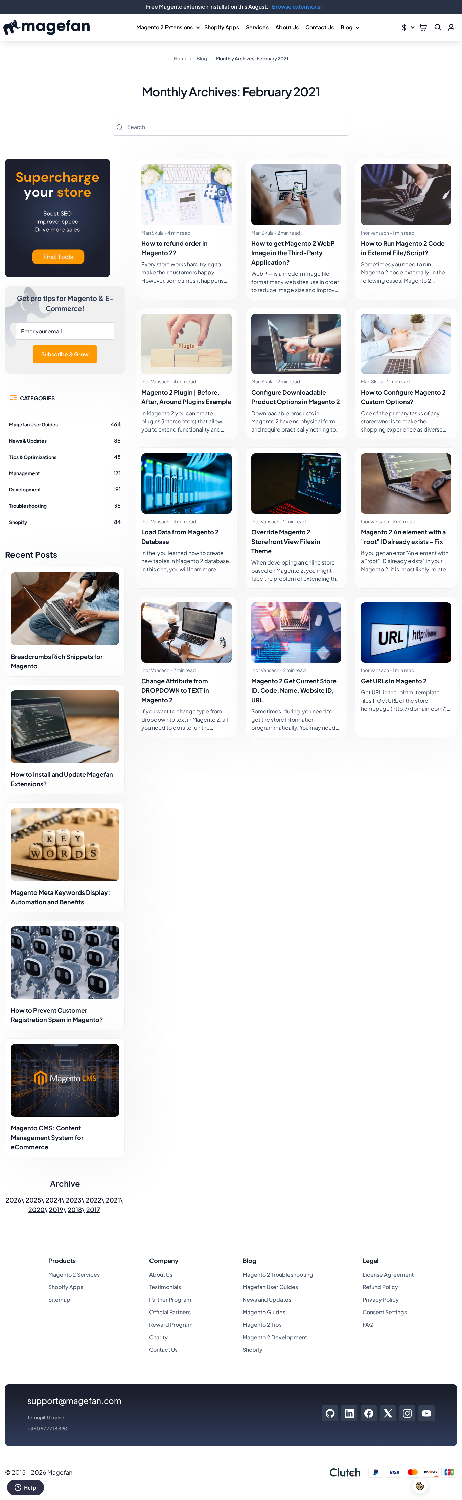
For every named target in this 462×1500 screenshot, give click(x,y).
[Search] (119, 127)
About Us (287, 27)
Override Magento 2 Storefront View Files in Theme (285, 541)
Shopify (18, 522)
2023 (74, 1200)
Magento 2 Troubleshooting (277, 1274)
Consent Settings (385, 1312)
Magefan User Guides (33, 424)
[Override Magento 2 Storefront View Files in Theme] (296, 483)
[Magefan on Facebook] (368, 1413)
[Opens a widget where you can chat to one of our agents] (25, 1488)
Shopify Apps (221, 27)
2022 (93, 1200)
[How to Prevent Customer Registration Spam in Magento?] (65, 962)
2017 (93, 1209)
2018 (75, 1209)
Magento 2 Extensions (164, 27)
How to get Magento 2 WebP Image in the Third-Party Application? (293, 252)
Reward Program (171, 1324)
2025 (33, 1200)
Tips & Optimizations (32, 457)
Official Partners (170, 1312)
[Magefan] (46, 27)
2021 (113, 1200)
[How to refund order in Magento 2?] (186, 194)
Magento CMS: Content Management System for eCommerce (47, 1137)
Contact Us (319, 27)
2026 (13, 1200)
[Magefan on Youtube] (426, 1413)
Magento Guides (263, 1312)
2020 (36, 1209)
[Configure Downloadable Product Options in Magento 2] (296, 344)
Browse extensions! (297, 6)
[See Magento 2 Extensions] (57, 219)
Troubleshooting (28, 506)
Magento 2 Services (74, 1274)
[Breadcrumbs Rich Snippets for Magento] (65, 608)
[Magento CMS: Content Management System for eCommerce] (65, 1080)
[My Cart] (423, 27)
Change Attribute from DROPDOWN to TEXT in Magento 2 (175, 690)
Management (24, 473)
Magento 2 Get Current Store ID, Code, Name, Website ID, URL (294, 690)
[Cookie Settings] (420, 1486)
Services (257, 27)
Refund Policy (380, 1287)
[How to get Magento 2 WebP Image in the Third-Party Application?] (296, 194)
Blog (346, 27)
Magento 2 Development (274, 1337)
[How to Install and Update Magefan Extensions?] (65, 726)
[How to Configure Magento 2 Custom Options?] (406, 344)
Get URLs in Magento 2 (394, 681)
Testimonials (165, 1287)
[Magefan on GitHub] (330, 1413)
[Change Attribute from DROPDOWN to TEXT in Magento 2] (186, 632)
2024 (54, 1200)
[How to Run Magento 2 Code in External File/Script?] (406, 194)
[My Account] (451, 27)
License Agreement (388, 1274)
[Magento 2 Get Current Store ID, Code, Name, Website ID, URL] (296, 632)
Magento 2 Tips (262, 1324)
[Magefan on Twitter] (388, 1413)
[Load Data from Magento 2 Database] (186, 483)
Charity (158, 1337)
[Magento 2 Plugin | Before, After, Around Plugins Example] (186, 344)
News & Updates (28, 441)
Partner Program (170, 1299)
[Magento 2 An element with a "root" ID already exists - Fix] (406, 483)
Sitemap (59, 1299)
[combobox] (231, 127)
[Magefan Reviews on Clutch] (345, 1472)
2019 (56, 1209)
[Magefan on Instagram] (407, 1413)
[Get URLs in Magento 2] (406, 632)
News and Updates (266, 1299)
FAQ (368, 1324)
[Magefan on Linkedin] (349, 1413)
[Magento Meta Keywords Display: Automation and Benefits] (65, 844)
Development (25, 489)
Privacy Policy (381, 1299)
